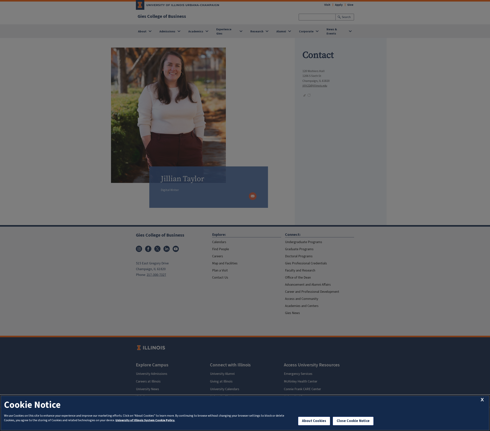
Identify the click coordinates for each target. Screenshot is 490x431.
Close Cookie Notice (353, 421)
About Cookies (314, 421)
